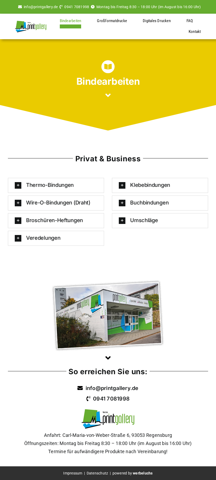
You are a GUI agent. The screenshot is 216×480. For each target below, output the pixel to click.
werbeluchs (143, 473)
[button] (56, 185)
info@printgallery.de (41, 7)
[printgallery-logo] (30, 22)
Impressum (72, 473)
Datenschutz (98, 473)
